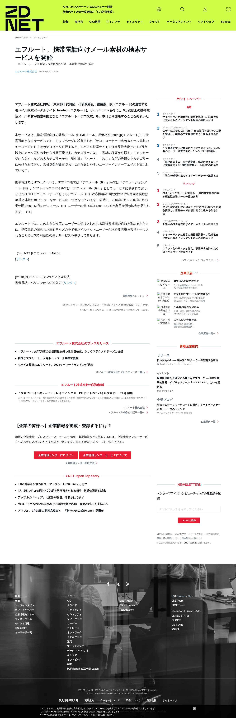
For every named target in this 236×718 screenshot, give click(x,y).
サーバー (72, 623)
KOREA (175, 629)
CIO (69, 600)
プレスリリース (40, 37)
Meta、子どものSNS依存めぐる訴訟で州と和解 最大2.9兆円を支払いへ (63, 503)
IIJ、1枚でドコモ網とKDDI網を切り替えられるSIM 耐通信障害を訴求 (62, 490)
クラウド (154, 21)
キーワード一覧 (23, 632)
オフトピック (74, 659)
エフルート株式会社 (26, 71)
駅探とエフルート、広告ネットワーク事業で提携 (48, 358)
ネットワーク (74, 632)
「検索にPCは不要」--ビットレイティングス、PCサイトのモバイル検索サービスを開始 (75, 393)
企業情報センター (24, 614)
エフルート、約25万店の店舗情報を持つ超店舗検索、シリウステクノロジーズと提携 (70, 351)
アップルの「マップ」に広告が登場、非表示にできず (51, 497)
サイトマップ (170, 700)
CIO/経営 (94, 21)
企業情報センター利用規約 (79, 463)
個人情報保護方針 (68, 700)
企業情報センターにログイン (56, 455)
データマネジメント (179, 21)
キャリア (72, 655)
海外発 (79, 21)
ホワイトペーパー (24, 609)
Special (225, 21)
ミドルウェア (74, 636)
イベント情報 (22, 623)
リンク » (22, 259)
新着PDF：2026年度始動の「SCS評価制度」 (89, 11)
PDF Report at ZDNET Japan (83, 668)
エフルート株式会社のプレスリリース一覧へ (120, 372)
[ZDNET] (32, 15)
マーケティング (75, 646)
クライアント (74, 609)
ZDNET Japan (21, 37)
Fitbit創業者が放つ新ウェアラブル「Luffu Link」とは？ (52, 484)
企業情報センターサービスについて (105, 455)
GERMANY (177, 624)
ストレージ (73, 627)
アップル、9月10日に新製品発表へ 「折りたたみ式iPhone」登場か (61, 510)
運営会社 (151, 700)
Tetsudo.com (126, 609)
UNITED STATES (180, 615)
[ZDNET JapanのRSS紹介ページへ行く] (127, 584)
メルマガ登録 (189, 520)
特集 (65, 21)
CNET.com (177, 600)
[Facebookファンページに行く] (108, 584)
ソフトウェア (206, 21)
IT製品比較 (21, 627)
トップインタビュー (26, 605)
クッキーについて (110, 700)
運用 (69, 641)
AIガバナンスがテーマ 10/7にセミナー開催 (87, 6)
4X (120, 596)
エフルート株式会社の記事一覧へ (126, 412)
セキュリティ (134, 21)
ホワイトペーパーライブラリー (198, 260)
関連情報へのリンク (134, 295)
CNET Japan (190, 543)
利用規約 (89, 700)
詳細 (97, 715)
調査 (69, 664)
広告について (133, 700)
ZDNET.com (178, 605)
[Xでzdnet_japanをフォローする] (118, 584)
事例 (17, 600)
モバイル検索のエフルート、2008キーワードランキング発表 (55, 364)
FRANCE (176, 620)
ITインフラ (113, 21)
